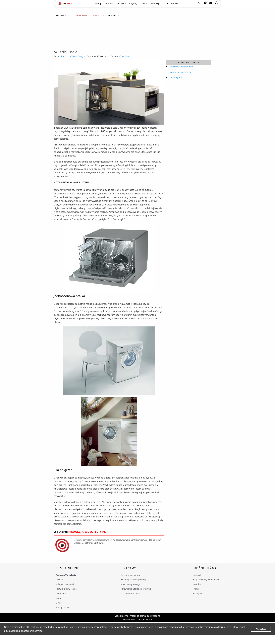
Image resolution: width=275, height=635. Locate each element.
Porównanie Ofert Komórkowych (136, 588)
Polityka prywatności (65, 584)
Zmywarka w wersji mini (181, 66)
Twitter (195, 588)
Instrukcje (155, 3)
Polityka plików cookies (66, 588)
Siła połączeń (176, 77)
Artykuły (133, 3)
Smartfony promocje (130, 584)
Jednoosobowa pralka (180, 72)
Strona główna (80, 15)
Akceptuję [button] (261, 629)
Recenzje (121, 3)
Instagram (197, 593)
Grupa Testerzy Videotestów (205, 579)
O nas (58, 602)
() (123, 56)
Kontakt (59, 598)
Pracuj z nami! (62, 607)
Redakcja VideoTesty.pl (73, 56)
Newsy (144, 3)
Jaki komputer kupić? (131, 593)
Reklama (60, 579)
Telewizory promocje (130, 575)
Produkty (109, 3)
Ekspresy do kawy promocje (134, 579)
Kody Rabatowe (171, 3)
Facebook (196, 575)
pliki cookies (32, 627)
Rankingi (97, 3)
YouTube (196, 584)
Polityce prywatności (79, 627)
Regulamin (61, 593)
